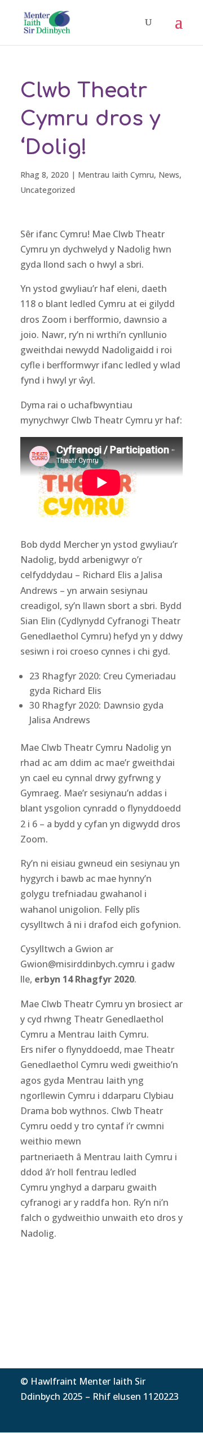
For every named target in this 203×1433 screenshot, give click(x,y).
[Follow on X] (151, 1413)
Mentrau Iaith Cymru (116, 174)
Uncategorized (47, 189)
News (168, 174)
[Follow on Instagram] (174, 1413)
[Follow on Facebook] (129, 1413)
